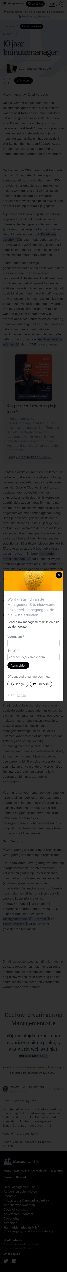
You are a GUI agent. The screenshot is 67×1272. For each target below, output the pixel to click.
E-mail (11, 650)
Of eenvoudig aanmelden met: (28, 676)
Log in (21, 695)
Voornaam (14, 636)
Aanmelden (18, 665)
